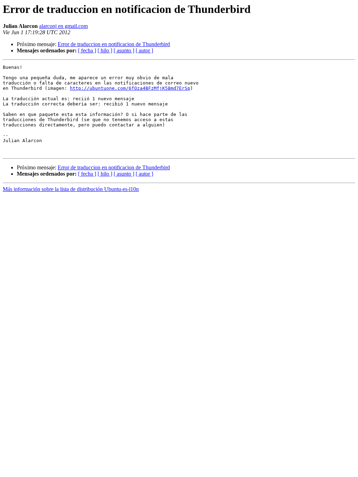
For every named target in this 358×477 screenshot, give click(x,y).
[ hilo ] (105, 50)
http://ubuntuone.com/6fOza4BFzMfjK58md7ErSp (130, 88)
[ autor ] (144, 50)
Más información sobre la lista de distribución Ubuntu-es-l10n (71, 189)
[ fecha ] (87, 50)
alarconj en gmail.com (63, 26)
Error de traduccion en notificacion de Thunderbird (114, 44)
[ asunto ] (124, 50)
